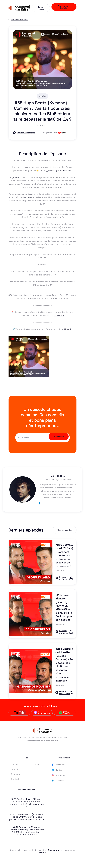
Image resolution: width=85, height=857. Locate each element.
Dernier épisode (41, 8)
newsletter (59, 315)
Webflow (42, 852)
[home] (19, 8)
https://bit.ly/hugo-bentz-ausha (56, 170)
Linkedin (68, 329)
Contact (15, 779)
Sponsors (15, 774)
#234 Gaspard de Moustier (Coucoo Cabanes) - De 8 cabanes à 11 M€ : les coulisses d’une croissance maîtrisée (26, 831)
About (15, 769)
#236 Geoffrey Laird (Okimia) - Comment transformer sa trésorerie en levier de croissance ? (26, 803)
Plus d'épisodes (64, 530)
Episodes (35, 764)
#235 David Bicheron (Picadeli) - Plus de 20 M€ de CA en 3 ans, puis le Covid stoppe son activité (26, 816)
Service (42, 96)
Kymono (27, 197)
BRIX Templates (54, 850)
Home (15, 764)
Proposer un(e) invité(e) (64, 7)
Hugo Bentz (15, 177)
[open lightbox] (42, 59)
